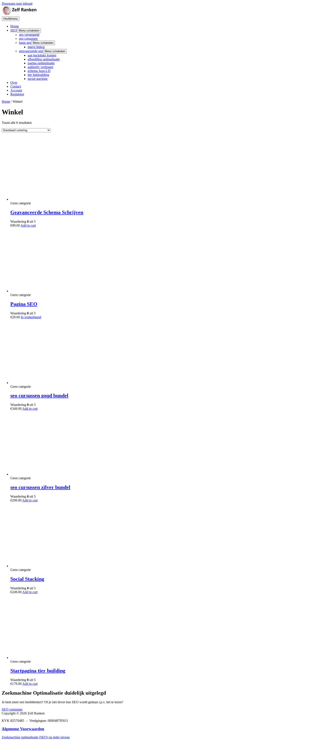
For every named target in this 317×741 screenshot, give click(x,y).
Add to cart (28, 225)
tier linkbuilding (38, 75)
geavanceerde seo (31, 51)
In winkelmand (31, 317)
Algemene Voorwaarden (23, 729)
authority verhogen (40, 67)
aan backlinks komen (42, 55)
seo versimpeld (29, 34)
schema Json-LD (39, 71)
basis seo (25, 42)
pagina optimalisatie (41, 63)
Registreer (17, 94)
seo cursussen (28, 38)
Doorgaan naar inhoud (17, 3)
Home (14, 26)
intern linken (36, 47)
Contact (15, 86)
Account (16, 90)
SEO (13, 30)
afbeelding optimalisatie (44, 59)
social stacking (37, 78)
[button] (12, 709)
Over (13, 82)
